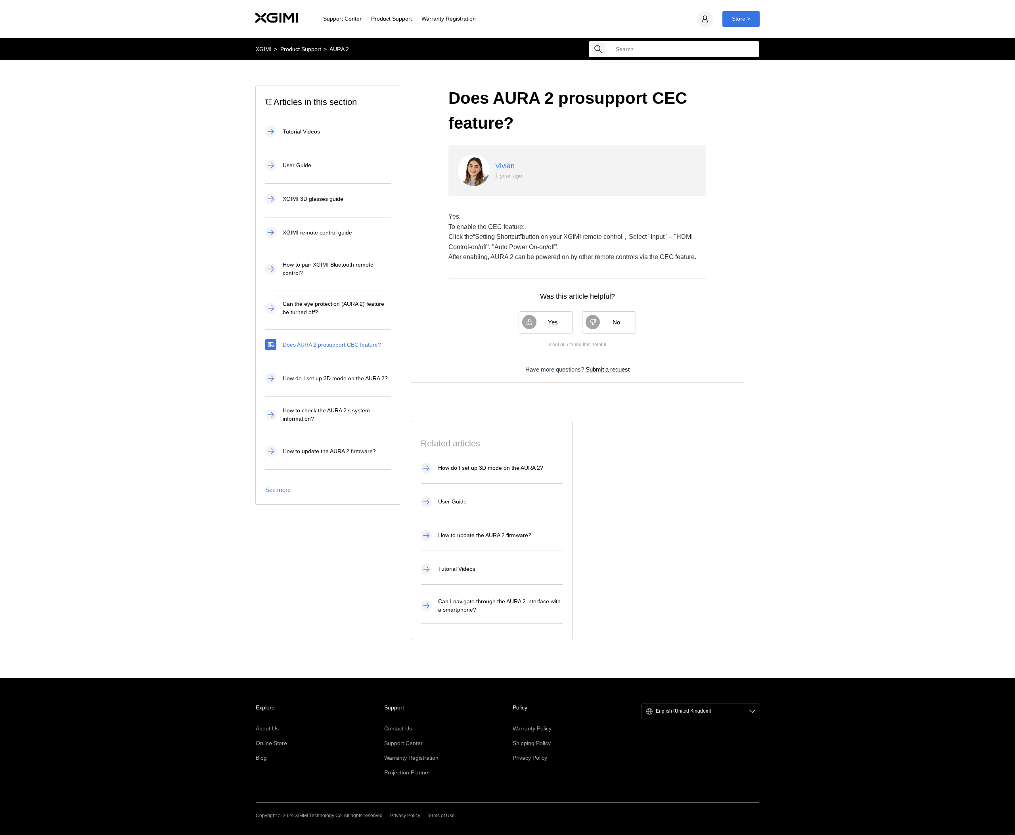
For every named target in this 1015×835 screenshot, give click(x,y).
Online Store (271, 743)
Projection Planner (407, 772)
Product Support (391, 18)
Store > (741, 18)
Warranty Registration (448, 18)
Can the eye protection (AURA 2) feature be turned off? (333, 308)
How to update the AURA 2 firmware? (329, 451)
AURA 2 (339, 49)
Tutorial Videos (301, 131)
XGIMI (264, 49)
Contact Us (398, 728)
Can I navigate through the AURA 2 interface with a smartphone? (499, 605)
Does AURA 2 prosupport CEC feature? (332, 344)
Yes (553, 322)
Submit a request (608, 369)
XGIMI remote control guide (317, 232)
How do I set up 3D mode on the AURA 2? (335, 378)
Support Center (342, 18)
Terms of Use (441, 815)
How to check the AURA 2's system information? (326, 414)
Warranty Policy (532, 728)
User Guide (297, 165)
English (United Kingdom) (683, 711)
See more (278, 489)
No (616, 322)
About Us (267, 728)
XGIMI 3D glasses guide (313, 199)
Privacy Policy (530, 758)
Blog (261, 758)
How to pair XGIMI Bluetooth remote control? (328, 268)
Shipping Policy (532, 743)
